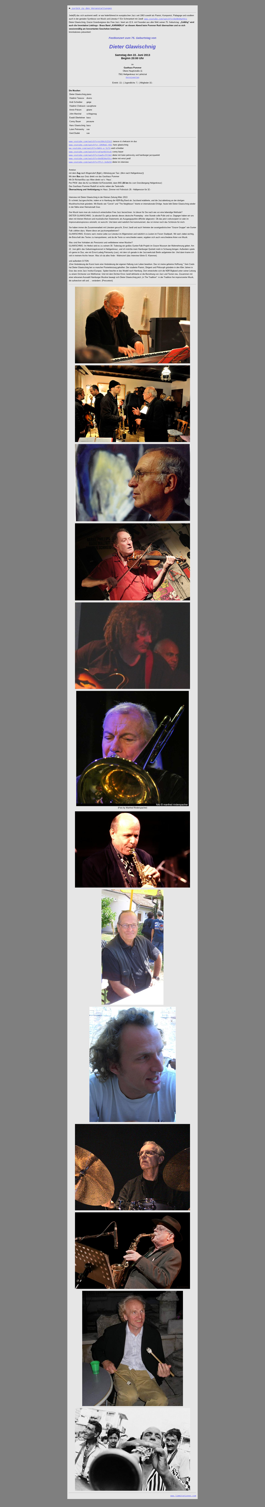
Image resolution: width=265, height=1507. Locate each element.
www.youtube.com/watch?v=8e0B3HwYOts (165, 19)
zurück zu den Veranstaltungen (91, 8)
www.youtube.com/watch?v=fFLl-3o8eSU (90, 162)
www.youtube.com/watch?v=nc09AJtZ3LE (90, 141)
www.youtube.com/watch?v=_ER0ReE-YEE (90, 145)
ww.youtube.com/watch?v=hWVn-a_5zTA (90, 148)
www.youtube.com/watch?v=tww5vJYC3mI (90, 155)
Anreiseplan (132, 77)
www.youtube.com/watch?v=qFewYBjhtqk (90, 152)
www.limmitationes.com (183, 1496)
